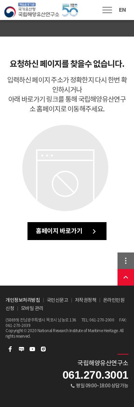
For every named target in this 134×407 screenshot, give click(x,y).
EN (122, 9)
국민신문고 (57, 300)
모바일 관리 (32, 308)
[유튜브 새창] (32, 349)
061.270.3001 (96, 375)
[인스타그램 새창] (43, 349)
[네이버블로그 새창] (21, 349)
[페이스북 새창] (10, 349)
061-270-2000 (101, 319)
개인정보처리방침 (22, 300)
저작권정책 (86, 300)
